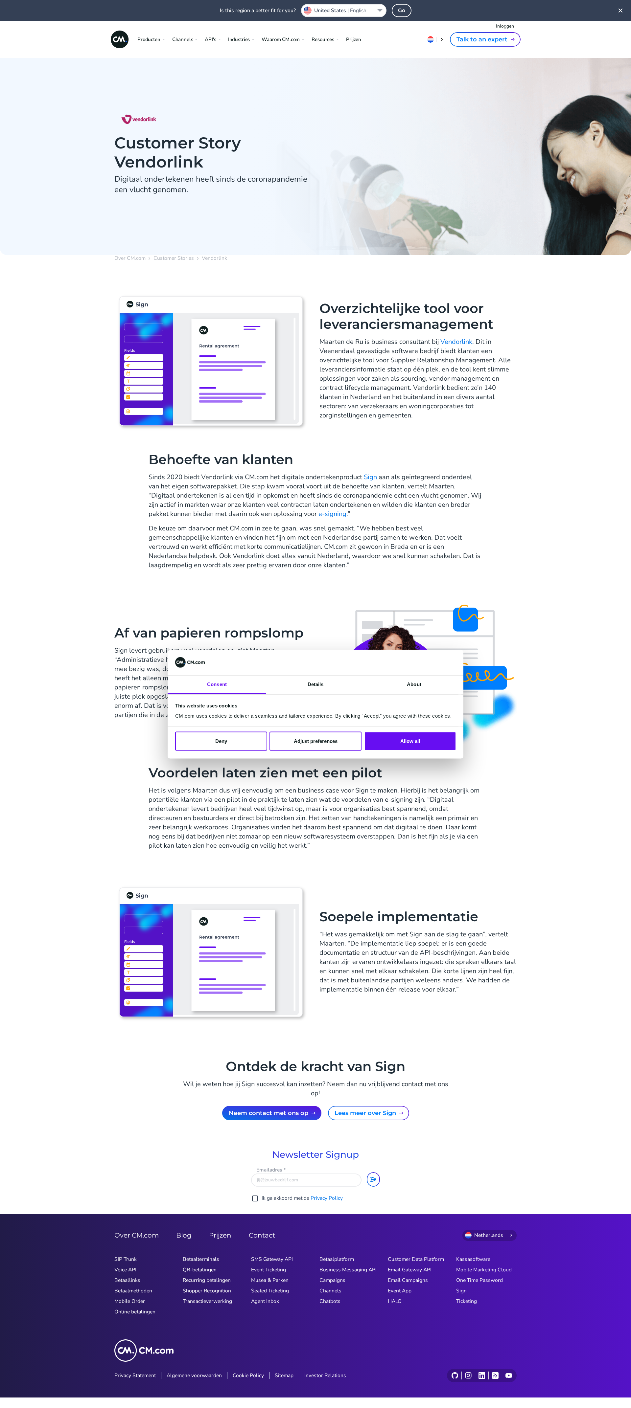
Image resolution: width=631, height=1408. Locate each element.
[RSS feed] (495, 1375)
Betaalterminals (201, 1259)
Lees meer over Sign (365, 1113)
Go (401, 10)
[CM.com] (119, 39)
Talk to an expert (481, 39)
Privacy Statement (135, 1375)
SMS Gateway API (272, 1259)
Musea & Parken (270, 1280)
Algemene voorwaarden (194, 1375)
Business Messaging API (348, 1269)
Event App (399, 1290)
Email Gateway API (410, 1269)
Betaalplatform (336, 1259)
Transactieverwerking (207, 1301)
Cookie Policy (248, 1375)
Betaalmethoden (133, 1290)
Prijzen (353, 39)
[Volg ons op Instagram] (468, 1375)
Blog (184, 1235)
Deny (221, 741)
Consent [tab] (217, 684)
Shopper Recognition (207, 1290)
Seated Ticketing (270, 1290)
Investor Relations (325, 1375)
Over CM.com (130, 258)
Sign (370, 477)
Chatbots (329, 1301)
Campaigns (332, 1280)
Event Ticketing (268, 1269)
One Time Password (479, 1280)
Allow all (410, 741)
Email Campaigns (408, 1280)
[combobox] (343, 10)
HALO (395, 1301)
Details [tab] (316, 684)
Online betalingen (134, 1311)
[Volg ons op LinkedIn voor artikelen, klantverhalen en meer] (481, 1375)
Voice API (125, 1269)
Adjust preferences (316, 741)
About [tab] (414, 684)
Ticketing (466, 1301)
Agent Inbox (265, 1301)
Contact (262, 1235)
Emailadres (271, 1169)
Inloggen (505, 26)
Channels (330, 1290)
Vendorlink (456, 341)
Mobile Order (129, 1301)
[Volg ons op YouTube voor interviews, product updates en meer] (508, 1375)
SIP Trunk (125, 1259)
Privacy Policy (327, 1198)
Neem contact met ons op (268, 1113)
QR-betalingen (200, 1269)
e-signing (332, 513)
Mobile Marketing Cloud (484, 1269)
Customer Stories (173, 258)
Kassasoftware (473, 1259)
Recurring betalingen (207, 1280)
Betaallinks (127, 1280)
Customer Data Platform (416, 1259)
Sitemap (284, 1375)
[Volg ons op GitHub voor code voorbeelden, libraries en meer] (454, 1375)
